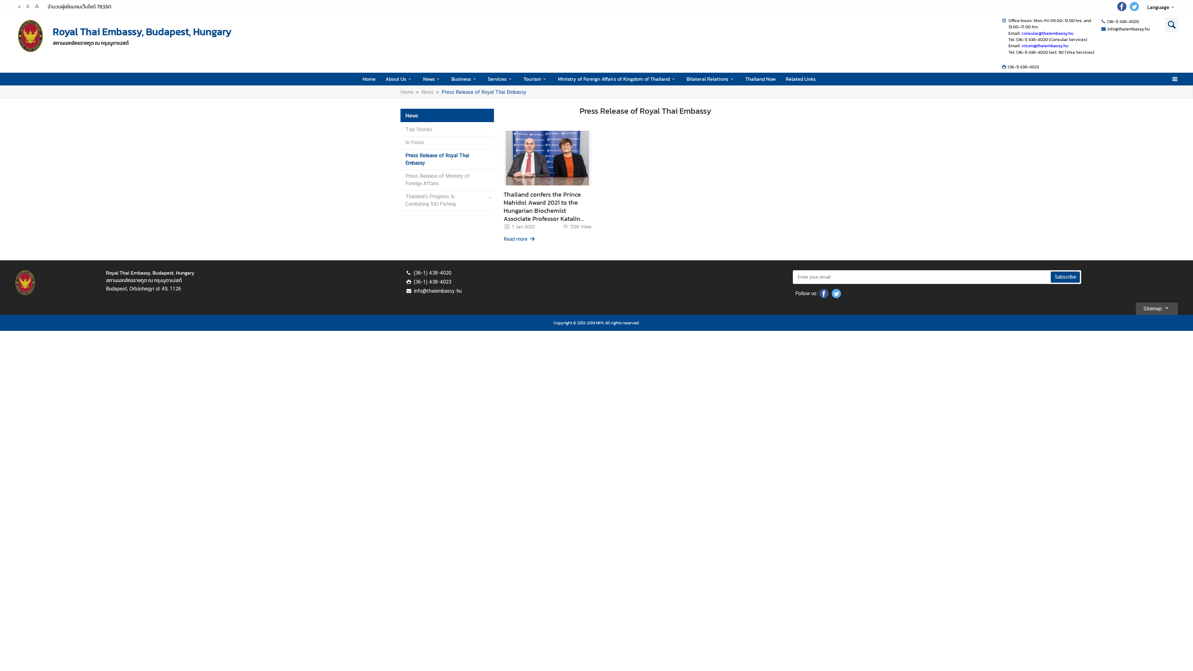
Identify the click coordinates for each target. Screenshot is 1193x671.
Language (1158, 7)
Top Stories (418, 129)
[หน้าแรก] (30, 36)
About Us (396, 79)
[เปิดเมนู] (1174, 79)
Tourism (532, 79)
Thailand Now (760, 79)
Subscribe (1065, 277)
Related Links (801, 79)
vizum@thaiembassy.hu (1045, 46)
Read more (516, 239)
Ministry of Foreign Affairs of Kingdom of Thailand (614, 79)
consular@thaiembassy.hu (1047, 33)
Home (369, 79)
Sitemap (1152, 309)
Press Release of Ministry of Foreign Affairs (437, 179)
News (429, 79)
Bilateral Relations (707, 79)
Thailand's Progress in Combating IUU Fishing (430, 200)
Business (461, 79)
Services (497, 79)
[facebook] (1122, 9)
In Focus (414, 142)
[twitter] (1134, 9)
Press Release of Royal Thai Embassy (483, 92)
